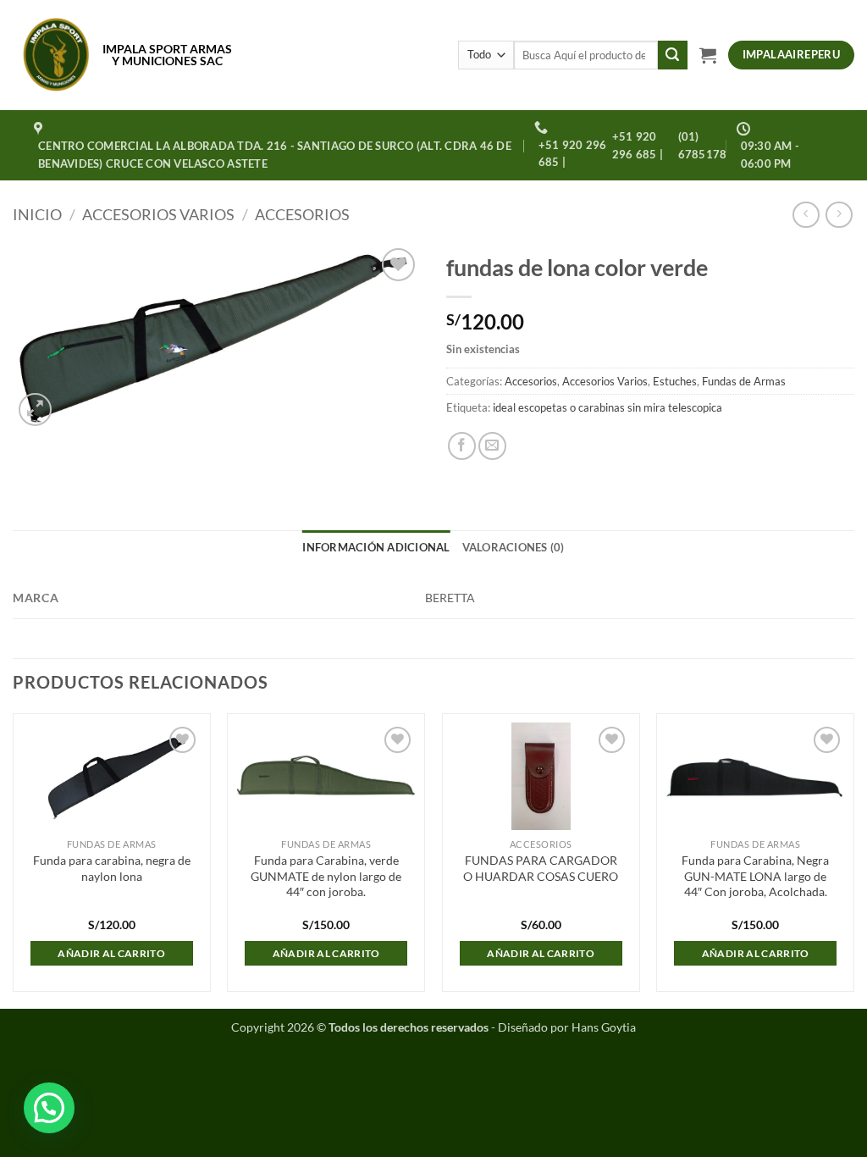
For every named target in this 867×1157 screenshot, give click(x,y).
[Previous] (13, 859)
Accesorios (302, 214)
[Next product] (805, 215)
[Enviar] (672, 55)
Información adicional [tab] (376, 547)
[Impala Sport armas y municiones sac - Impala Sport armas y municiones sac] (56, 55)
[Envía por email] (492, 446)
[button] (707, 55)
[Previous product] (839, 215)
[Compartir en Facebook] (462, 446)
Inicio (37, 214)
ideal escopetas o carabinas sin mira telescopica (607, 407)
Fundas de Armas (744, 381)
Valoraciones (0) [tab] (513, 547)
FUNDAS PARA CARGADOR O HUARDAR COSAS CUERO (540, 868)
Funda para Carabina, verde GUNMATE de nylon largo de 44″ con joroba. (326, 876)
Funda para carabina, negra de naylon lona (112, 868)
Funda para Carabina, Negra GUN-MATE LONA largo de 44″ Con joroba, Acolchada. (755, 876)
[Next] (853, 859)
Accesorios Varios (158, 214)
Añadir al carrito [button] (111, 953)
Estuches (675, 381)
